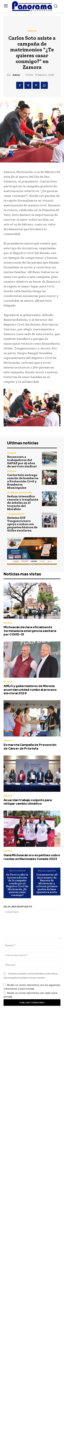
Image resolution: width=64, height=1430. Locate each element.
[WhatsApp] (44, 85)
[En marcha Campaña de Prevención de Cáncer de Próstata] (32, 718)
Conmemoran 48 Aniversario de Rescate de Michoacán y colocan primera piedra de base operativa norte (46, 883)
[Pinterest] (36, 85)
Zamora (32, 30)
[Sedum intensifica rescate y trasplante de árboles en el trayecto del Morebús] (49, 498)
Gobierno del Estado (19, 492)
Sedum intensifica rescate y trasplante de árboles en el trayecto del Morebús (22, 502)
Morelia (8, 796)
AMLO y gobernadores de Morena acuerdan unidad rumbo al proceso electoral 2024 (30, 689)
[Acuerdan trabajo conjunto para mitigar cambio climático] (32, 774)
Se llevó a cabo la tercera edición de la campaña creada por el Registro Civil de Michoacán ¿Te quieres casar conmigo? (17, 884)
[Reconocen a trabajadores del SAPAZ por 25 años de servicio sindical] (49, 459)
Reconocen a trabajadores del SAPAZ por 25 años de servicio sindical (22, 461)
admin (16, 74)
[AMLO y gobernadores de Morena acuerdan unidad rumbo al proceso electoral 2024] (32, 659)
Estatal (8, 623)
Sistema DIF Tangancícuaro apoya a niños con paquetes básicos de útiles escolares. (22, 524)
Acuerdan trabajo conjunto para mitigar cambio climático (28, 802)
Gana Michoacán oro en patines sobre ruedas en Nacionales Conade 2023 (32, 857)
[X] (27, 85)
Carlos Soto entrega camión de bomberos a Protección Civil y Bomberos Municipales (22, 481)
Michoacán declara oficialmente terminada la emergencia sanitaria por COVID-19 (30, 630)
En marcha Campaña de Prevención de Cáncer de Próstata (30, 746)
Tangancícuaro (15, 514)
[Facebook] (19, 85)
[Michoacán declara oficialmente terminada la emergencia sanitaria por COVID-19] (32, 601)
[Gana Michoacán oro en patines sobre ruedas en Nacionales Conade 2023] (32, 829)
